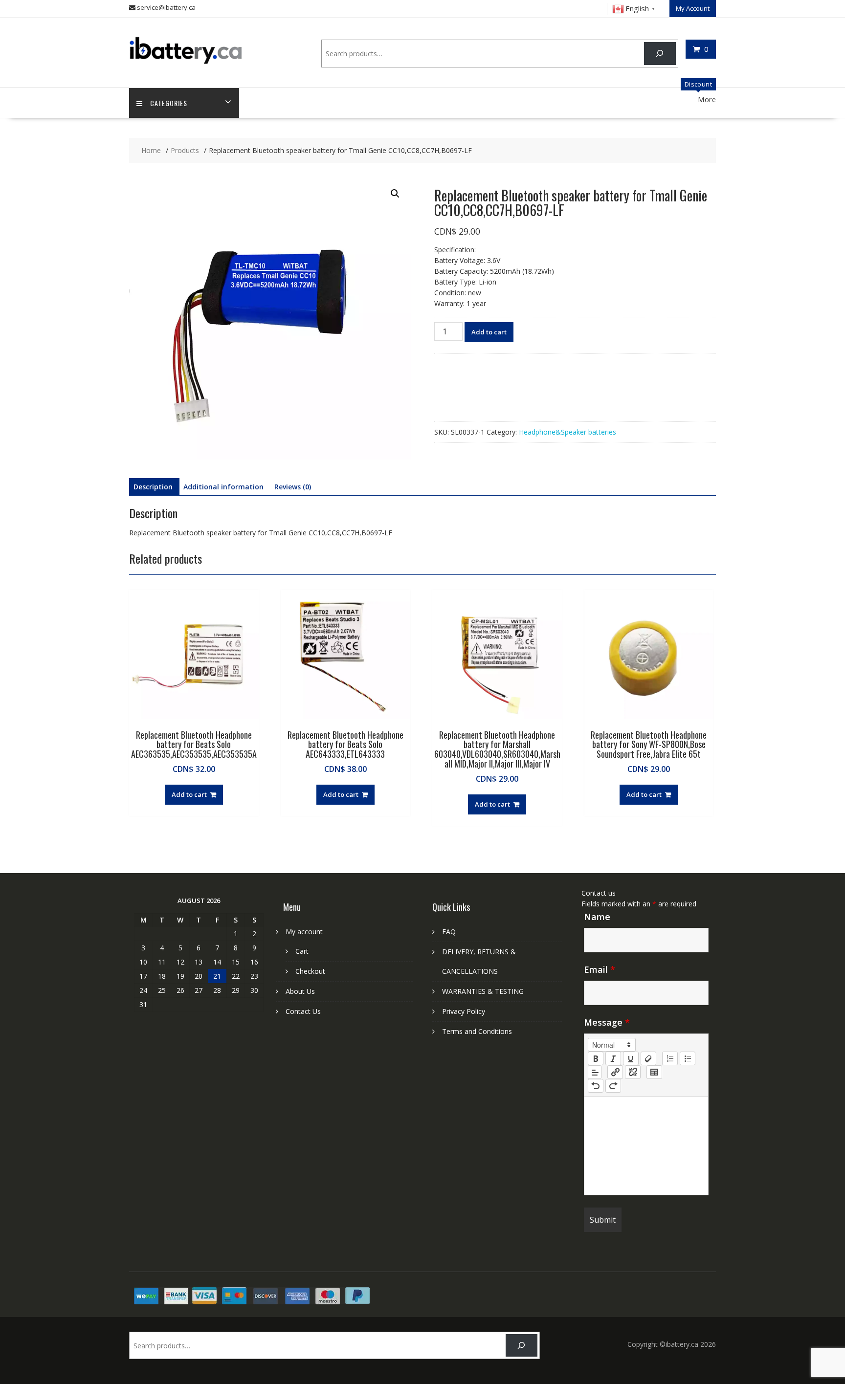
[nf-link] (615, 1072)
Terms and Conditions (477, 1031)
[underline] (631, 1058)
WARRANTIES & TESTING (483, 991)
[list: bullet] (687, 1058)
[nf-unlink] (633, 1072)
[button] (395, 193)
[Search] (660, 53)
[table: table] (654, 1072)
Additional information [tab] (223, 486)
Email (599, 969)
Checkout (310, 971)
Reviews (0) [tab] (292, 486)
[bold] (595, 1058)
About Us (300, 991)
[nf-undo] (595, 1086)
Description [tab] (153, 486)
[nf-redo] (613, 1086)
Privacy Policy (463, 1011)
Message (607, 1022)
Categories (168, 103)
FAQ (449, 931)
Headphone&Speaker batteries (567, 432)
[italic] (613, 1058)
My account (304, 931)
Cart (302, 951)
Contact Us (303, 1011)
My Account (693, 8)
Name (597, 917)
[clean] (648, 1058)
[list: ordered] (670, 1058)
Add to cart (489, 332)
